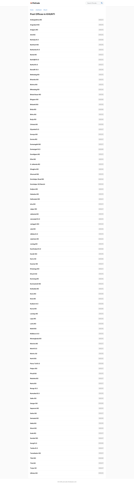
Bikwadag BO (34, 89)
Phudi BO (33, 373)
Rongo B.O (34, 388)
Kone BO (33, 294)
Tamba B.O (34, 448)
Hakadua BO (34, 194)
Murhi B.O (33, 348)
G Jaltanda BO (35, 164)
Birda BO (33, 109)
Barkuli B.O (34, 65)
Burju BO (33, 119)
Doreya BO (34, 134)
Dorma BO (33, 139)
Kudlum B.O (34, 304)
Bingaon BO (34, 99)
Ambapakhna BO (36, 20)
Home (31, 10)
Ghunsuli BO (34, 174)
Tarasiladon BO (35, 453)
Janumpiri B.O (35, 219)
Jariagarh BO (34, 224)
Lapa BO (33, 319)
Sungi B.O (33, 443)
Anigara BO (34, 30)
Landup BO (34, 314)
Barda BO (33, 55)
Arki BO (32, 35)
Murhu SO (33, 353)
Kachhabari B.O (35, 249)
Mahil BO (33, 329)
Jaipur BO (33, 209)
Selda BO (33, 423)
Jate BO (33, 229)
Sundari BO (34, 438)
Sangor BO (34, 403)
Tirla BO (33, 463)
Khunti (45, 10)
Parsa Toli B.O (35, 363)
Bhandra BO (34, 79)
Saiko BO (33, 398)
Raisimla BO (34, 378)
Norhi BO (33, 358)
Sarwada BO (34, 418)
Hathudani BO (35, 199)
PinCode (36, 3)
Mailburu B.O (34, 334)
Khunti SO (33, 274)
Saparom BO (34, 408)
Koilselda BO (34, 289)
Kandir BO (33, 254)
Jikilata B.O (34, 234)
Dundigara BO (35, 154)
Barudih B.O (34, 69)
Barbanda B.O (35, 50)
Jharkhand (38, 10)
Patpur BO (33, 368)
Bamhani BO (34, 45)
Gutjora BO (34, 189)
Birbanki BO (34, 104)
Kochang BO (34, 279)
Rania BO (33, 383)
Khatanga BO (34, 269)
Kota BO (33, 299)
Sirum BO (33, 428)
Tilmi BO (33, 458)
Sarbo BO (33, 413)
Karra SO (33, 259)
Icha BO (32, 204)
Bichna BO (33, 84)
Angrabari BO (34, 25)
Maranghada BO (35, 338)
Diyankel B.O (34, 129)
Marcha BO (34, 344)
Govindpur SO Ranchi (37, 184)
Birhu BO (33, 114)
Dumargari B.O (35, 149)
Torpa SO (33, 468)
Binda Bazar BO (35, 94)
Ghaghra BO (34, 169)
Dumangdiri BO (35, 144)
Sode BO (33, 433)
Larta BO (33, 324)
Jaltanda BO (34, 214)
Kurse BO (33, 309)
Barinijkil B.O (34, 60)
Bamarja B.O (34, 40)
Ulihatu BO (34, 473)
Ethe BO (33, 159)
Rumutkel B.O (35, 393)
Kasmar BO (34, 264)
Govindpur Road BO (37, 179)
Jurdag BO (33, 244)
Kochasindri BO (35, 284)
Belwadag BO (34, 75)
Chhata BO (34, 124)
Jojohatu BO (34, 239)
